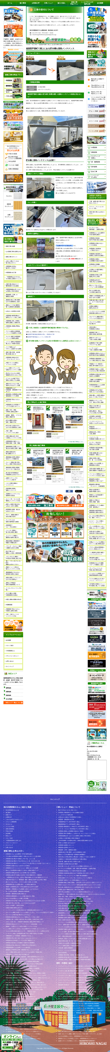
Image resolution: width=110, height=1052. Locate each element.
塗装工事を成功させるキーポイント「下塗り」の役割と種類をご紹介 (77, 1031)
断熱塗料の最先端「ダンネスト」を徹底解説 (97, 485)
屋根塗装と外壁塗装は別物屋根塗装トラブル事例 (13, 395)
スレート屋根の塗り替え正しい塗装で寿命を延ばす (13, 463)
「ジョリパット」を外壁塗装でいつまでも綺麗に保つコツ (21, 971)
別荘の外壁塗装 (62, 952)
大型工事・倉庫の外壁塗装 (65, 948)
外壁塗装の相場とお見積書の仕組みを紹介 (96, 259)
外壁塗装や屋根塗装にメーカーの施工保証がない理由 (97, 359)
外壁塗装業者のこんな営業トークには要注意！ (97, 385)
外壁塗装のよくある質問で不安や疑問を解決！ (97, 233)
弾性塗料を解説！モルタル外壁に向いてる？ (97, 558)
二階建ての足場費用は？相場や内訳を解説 (96, 380)
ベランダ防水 (13, 96)
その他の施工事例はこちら (75, 441)
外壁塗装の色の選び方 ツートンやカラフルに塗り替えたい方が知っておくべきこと (28, 863)
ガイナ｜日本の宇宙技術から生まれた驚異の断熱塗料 (72, 996)
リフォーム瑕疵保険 (11, 821)
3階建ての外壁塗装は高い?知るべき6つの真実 (97, 296)
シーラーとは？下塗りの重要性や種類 (95, 349)
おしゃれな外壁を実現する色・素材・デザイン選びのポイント (22, 1015)
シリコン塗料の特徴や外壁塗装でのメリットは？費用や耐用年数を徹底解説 (78, 1003)
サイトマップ (10, 666)
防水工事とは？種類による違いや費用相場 (13, 552)
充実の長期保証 (10, 829)
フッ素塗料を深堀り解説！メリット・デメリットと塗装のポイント (24, 1031)
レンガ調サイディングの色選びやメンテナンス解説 (13, 368)
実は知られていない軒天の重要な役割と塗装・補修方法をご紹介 (75, 901)
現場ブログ (9, 815)
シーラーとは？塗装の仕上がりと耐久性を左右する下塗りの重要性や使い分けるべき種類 (82, 1029)
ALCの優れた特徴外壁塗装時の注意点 (11, 594)
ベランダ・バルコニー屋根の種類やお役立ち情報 (13, 547)
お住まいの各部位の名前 (13, 311)
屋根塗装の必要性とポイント (66, 847)
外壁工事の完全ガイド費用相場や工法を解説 (12, 285)
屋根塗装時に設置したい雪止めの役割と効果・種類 (13, 447)
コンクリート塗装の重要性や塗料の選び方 (12, 536)
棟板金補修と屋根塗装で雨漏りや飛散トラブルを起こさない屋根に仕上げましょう (28, 977)
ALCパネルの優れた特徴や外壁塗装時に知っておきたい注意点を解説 (24, 963)
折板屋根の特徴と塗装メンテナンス (11, 489)
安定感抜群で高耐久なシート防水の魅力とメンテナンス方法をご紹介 (24, 989)
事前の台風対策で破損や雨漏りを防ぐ (95, 490)
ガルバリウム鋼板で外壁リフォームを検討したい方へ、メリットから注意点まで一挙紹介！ (30, 912)
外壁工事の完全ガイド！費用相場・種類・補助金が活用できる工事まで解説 (26, 879)
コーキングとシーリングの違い (13, 589)
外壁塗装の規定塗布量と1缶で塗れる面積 (96, 448)
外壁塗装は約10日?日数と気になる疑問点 (95, 280)
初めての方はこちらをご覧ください (68, 810)
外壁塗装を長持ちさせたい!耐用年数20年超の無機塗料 (97, 354)
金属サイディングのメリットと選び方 (11, 478)
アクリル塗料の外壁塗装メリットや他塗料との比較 (13, 332)
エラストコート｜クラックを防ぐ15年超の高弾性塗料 (72, 989)
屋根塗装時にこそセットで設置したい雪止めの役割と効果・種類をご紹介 (78, 913)
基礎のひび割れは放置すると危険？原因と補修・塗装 (20, 1008)
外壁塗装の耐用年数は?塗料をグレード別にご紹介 (13, 316)
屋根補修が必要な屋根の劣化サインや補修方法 (13, 458)
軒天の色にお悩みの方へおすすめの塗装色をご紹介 (13, 426)
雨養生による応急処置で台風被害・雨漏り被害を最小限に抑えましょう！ (25, 1005)
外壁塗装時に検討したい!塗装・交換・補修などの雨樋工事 (74, 910)
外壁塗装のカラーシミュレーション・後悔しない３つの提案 (22, 868)
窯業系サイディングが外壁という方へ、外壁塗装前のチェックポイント (77, 1038)
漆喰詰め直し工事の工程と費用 (95, 432)
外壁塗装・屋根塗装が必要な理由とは (16, 893)
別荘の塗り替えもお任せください (97, 212)
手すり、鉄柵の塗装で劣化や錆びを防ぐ (12, 515)
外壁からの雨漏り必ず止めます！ (67, 843)
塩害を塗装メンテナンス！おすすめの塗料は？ (13, 578)
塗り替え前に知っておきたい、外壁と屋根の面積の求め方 (21, 966)
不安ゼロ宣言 (9, 831)
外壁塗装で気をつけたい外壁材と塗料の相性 (13, 609)
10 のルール (9, 824)
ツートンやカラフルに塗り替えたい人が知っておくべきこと (98, 99)
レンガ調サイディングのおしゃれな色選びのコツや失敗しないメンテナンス (26, 928)
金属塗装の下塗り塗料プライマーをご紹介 (95, 343)
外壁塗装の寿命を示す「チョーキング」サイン (13, 358)
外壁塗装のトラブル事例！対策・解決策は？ (97, 506)
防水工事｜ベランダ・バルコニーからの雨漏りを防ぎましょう (75, 866)
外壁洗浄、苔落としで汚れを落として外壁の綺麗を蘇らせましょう (76, 938)
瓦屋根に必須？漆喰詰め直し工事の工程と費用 (71, 889)
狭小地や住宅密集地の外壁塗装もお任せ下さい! (13, 473)
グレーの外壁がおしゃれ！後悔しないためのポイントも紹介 (22, 1020)
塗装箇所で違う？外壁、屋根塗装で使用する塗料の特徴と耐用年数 (76, 1017)
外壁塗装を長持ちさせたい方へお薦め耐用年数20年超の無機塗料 (75, 1027)
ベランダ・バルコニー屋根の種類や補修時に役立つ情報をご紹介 (23, 980)
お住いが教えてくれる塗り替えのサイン (12, 262)
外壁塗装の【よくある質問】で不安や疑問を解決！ (19, 854)
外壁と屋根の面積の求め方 (13, 599)
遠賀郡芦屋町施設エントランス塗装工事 (39, 337)
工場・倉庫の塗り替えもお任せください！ (97, 202)
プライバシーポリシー (12, 656)
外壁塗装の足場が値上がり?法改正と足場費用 (97, 375)
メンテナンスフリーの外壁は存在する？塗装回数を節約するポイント (24, 910)
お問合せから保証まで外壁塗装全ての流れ (69, 817)
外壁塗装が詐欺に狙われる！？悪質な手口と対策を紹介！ (21, 945)
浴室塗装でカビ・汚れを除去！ (11, 526)
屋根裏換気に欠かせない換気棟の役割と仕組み (13, 573)
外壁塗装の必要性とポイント (66, 845)
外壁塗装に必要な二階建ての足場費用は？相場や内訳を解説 (74, 959)
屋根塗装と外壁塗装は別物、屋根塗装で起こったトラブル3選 (22, 949)
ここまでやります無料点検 (65, 815)
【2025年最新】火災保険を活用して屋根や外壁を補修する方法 (75, 840)
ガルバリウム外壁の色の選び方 (95, 322)
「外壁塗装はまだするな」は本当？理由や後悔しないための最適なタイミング (27, 877)
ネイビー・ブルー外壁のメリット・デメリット (96, 522)
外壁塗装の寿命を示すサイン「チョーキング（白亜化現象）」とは (24, 924)
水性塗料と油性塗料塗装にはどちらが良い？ (96, 417)
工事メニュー (48, 3)
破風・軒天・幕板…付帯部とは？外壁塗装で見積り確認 (73, 896)
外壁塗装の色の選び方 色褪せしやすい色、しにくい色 (20, 858)
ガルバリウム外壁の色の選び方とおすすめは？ (18, 914)
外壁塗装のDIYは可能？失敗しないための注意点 (96, 391)
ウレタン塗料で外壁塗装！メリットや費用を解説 (13, 337)
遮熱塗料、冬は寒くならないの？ (67, 1015)
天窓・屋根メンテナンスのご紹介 (12, 431)
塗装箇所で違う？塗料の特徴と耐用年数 (95, 333)
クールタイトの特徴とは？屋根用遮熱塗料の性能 (97, 574)
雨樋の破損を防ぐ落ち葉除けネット (11, 452)
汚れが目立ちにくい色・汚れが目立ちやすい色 (98, 86)
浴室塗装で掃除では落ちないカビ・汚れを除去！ (71, 929)
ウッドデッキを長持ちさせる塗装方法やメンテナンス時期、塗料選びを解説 (78, 927)
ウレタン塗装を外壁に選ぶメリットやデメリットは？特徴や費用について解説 (79, 1008)
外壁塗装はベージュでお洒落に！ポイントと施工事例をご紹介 (22, 1027)
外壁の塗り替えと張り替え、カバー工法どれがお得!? (96, 302)
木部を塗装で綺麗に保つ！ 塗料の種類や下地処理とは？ (21, 996)
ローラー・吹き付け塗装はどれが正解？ (95, 443)
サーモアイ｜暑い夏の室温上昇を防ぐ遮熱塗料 (71, 971)
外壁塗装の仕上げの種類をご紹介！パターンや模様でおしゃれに (23, 1038)
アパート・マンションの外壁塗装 (67, 950)
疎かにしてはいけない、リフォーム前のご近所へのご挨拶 (21, 882)
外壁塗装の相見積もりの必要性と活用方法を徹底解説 (20, 942)
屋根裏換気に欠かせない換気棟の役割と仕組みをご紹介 (21, 991)
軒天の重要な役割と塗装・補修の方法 (11, 421)
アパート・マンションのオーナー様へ (96, 207)
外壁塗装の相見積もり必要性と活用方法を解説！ (97, 254)
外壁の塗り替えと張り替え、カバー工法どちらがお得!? (21, 903)
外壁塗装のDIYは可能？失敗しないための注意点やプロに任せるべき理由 (25, 900)
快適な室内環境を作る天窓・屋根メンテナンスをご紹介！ (74, 906)
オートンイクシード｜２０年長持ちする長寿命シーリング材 (74, 1001)
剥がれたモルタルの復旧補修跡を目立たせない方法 (13, 374)
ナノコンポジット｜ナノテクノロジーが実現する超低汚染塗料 (75, 987)
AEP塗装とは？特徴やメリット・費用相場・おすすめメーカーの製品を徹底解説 (79, 1013)
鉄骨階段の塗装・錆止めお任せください (13, 510)
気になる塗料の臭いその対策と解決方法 (95, 291)
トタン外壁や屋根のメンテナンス (11, 484)
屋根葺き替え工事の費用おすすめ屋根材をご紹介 (13, 300)
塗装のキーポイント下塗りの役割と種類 (95, 338)
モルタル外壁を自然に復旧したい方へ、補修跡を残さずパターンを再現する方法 (27, 931)
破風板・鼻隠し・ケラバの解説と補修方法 (13, 416)
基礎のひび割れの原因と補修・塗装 (94, 501)
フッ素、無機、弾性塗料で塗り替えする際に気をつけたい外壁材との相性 (25, 973)
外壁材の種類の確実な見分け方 (93, 307)
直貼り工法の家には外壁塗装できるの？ (95, 406)
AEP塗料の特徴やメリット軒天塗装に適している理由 (97, 584)
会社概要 (100, 3)
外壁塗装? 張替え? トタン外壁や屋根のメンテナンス (72, 880)
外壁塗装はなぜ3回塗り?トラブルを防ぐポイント (13, 405)
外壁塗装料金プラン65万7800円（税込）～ (70, 821)
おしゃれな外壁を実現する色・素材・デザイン (97, 516)
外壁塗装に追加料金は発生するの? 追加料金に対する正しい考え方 (76, 873)
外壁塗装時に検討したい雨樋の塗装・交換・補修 (13, 442)
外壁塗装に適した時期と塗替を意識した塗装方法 (13, 321)
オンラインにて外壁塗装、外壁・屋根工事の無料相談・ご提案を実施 (77, 868)
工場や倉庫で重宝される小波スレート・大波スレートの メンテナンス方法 (26, 975)
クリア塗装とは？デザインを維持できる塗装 (13, 347)
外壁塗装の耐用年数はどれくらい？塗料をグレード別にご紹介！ (23, 917)
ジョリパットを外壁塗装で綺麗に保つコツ (97, 438)
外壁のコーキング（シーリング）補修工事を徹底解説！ (73, 875)
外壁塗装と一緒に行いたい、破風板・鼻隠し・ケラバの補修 (74, 899)
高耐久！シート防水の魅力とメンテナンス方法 (13, 568)
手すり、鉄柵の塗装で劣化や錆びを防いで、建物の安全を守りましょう (77, 924)
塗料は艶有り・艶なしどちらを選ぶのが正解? (96, 411)
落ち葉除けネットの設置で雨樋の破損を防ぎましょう (72, 915)
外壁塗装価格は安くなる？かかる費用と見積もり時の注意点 (74, 835)
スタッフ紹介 (10, 645)
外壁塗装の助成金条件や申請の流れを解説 (96, 239)
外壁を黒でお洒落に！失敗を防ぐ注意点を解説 (96, 532)
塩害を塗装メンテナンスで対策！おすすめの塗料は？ (20, 994)
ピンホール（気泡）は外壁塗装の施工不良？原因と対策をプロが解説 (24, 933)
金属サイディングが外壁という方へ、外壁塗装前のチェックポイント (77, 1041)
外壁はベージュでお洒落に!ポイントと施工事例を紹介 (97, 542)
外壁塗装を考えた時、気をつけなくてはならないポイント (21, 938)
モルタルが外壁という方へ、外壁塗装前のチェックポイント (74, 1036)
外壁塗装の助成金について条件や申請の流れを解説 (72, 871)
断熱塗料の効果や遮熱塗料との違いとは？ (96, 480)
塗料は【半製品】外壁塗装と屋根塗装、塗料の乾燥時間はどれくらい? (25, 956)
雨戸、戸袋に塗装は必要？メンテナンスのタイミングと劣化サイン (76, 936)
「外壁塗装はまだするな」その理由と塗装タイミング (13, 277)
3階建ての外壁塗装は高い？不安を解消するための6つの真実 (22, 886)
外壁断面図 (9, 604)
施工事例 (23, 3)
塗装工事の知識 (10, 246)
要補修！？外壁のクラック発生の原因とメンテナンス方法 (21, 926)
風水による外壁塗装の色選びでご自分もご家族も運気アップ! (22, 870)
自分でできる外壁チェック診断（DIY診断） (17, 898)
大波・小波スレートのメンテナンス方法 (12, 615)
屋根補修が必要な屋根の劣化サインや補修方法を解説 (72, 917)
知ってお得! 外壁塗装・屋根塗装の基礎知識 (17, 891)
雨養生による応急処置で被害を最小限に (96, 495)
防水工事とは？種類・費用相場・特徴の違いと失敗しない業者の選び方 (25, 982)
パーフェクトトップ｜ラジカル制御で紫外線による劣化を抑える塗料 (77, 966)
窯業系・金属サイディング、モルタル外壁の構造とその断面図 (22, 968)
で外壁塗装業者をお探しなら (13, 840)
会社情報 (8, 833)
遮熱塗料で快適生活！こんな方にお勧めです (70, 985)
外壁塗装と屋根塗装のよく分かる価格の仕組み (71, 812)
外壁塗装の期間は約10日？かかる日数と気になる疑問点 (21, 872)
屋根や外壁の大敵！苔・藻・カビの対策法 (95, 459)
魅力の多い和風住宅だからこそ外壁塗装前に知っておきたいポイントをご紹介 (79, 887)
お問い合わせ (10, 661)
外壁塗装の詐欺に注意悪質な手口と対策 (95, 275)
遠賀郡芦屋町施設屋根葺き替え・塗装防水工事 (40, 334)
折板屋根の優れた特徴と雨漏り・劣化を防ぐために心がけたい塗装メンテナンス (80, 882)
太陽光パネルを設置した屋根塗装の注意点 (96, 464)
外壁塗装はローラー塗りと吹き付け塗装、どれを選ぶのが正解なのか (24, 959)
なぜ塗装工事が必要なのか (13, 251)
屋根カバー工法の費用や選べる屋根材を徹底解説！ (72, 854)
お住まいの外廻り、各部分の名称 (15, 905)
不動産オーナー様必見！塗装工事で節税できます (96, 364)
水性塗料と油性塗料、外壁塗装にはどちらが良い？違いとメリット (76, 1024)
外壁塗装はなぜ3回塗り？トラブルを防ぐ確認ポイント (20, 940)
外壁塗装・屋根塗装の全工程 (66, 819)
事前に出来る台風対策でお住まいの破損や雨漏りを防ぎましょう (23, 1003)
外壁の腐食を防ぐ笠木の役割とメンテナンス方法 (13, 437)
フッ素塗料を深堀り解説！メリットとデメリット (97, 553)
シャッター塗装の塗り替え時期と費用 (11, 531)
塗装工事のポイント (11, 256)
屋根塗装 (13, 86)
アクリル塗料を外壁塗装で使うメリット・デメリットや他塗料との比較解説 (78, 1005)
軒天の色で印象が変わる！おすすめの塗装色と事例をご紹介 (74, 903)
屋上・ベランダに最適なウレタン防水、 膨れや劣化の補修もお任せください (26, 987)
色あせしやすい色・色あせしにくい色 (97, 92)
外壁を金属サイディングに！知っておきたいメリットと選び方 (75, 878)
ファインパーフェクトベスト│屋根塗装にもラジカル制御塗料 (75, 968)
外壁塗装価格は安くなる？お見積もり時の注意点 (13, 290)
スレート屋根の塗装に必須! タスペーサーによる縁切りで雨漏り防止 (24, 952)
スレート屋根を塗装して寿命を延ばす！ (69, 945)
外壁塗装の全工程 (11, 272)
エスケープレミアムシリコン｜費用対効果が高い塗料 (72, 980)
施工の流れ (61, 3)
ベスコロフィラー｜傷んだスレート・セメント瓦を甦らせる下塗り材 (77, 975)
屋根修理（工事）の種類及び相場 (11, 295)
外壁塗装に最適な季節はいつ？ (13, 327)
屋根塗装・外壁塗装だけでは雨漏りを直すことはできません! (22, 889)
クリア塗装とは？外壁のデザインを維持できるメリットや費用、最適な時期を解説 (80, 1010)
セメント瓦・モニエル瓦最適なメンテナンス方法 (13, 499)
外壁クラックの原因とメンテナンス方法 (12, 363)
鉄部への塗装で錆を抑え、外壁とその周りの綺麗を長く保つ (74, 920)
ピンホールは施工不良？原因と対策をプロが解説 (13, 379)
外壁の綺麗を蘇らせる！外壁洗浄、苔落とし (96, 453)
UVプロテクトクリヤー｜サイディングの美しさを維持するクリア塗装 (77, 991)
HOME (28, 44)
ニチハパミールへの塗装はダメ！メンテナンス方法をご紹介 (22, 999)
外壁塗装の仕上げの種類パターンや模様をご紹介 (96, 563)
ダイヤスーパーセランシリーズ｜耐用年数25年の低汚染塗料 (74, 977)
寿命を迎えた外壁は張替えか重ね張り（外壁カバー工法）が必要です (77, 857)
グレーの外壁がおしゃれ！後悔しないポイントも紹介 (97, 527)
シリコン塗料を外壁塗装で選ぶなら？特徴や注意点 (13, 342)
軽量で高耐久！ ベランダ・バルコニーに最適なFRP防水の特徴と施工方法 (26, 985)
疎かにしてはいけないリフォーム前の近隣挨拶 (96, 286)
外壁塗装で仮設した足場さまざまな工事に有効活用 (97, 370)
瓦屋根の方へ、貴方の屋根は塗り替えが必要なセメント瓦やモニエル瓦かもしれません (81, 894)
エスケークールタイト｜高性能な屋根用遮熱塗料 (71, 982)
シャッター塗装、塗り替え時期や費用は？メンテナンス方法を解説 (76, 931)
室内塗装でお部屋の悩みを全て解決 (68, 864)
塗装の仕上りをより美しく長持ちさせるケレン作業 (13, 384)
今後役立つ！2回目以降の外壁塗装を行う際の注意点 (72, 859)
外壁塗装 (13, 80)
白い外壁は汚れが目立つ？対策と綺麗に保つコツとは (97, 537)
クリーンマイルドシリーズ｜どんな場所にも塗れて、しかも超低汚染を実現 (78, 999)
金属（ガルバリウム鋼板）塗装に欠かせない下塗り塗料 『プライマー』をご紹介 (80, 1034)
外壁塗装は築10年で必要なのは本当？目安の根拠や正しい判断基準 (24, 875)
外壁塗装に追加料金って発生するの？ (95, 249)
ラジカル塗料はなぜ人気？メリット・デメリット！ (97, 579)
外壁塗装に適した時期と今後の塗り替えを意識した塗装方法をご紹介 (24, 919)
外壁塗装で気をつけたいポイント (13, 400)
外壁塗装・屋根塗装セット (13, 91)
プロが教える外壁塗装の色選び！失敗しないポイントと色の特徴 (23, 856)
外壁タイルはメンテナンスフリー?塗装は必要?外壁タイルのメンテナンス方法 (79, 885)
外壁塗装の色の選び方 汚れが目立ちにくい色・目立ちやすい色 (23, 861)
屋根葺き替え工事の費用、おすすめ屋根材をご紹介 (72, 852)
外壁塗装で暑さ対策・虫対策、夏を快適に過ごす (71, 955)
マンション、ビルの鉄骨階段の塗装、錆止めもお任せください (75, 922)
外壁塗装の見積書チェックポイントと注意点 (97, 265)
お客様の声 (36, 3)
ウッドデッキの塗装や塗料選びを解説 (12, 520)
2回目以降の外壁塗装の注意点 (94, 328)
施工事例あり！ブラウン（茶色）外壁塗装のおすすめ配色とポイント (24, 1029)
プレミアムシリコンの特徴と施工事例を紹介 (95, 569)
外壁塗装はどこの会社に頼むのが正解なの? (17, 954)
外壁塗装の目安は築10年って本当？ (11, 267)
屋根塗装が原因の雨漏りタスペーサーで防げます (13, 468)
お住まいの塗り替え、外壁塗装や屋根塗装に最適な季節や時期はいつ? (25, 921)
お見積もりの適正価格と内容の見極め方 (96, 270)
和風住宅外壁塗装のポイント (95, 427)
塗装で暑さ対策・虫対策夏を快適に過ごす (13, 353)
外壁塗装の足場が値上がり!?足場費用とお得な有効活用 (73, 957)
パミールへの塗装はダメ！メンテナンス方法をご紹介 (97, 474)
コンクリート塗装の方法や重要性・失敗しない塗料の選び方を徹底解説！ (78, 934)
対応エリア (9, 835)
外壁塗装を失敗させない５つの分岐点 (96, 244)
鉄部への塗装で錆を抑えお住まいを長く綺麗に (13, 505)
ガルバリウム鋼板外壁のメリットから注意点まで (96, 317)
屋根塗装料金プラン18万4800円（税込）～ (70, 824)
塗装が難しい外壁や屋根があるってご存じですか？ (97, 396)
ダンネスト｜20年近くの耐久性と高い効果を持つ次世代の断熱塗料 (76, 994)
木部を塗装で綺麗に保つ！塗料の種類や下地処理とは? (97, 469)
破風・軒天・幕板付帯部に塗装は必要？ (12, 410)
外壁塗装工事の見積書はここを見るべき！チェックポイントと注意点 (77, 833)
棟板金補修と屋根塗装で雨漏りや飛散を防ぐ (13, 541)
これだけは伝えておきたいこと (14, 819)
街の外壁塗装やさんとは (12, 810)
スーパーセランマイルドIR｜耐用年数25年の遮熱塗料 (72, 973)
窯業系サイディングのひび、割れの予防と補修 (96, 401)
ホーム (10, 3)
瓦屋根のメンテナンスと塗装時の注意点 (13, 494)
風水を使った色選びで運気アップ (97, 79)
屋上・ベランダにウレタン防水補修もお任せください (13, 563)
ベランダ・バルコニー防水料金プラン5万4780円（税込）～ (74, 829)
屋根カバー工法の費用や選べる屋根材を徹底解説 (13, 306)
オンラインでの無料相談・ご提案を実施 (96, 228)
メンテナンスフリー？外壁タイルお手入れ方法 (96, 422)
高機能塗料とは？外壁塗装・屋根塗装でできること (13, 390)
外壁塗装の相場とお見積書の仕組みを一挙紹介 (71, 831)
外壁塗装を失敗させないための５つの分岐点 (18, 865)
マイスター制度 (10, 826)
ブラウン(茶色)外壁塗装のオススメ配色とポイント (96, 548)
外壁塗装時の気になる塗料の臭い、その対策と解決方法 (21, 884)
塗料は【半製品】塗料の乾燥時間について (13, 583)
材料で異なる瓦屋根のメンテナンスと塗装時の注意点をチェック (75, 892)
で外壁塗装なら (10, 650)
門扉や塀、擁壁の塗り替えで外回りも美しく (70, 861)
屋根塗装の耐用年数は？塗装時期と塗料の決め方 (96, 511)
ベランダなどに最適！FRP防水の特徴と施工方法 (13, 557)
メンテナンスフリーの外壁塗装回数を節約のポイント (97, 312)
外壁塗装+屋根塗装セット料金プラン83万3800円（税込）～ (74, 826)
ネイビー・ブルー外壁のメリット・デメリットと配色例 (21, 1017)
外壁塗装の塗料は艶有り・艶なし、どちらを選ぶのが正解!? (74, 1022)
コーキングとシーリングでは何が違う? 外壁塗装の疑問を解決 (22, 961)
